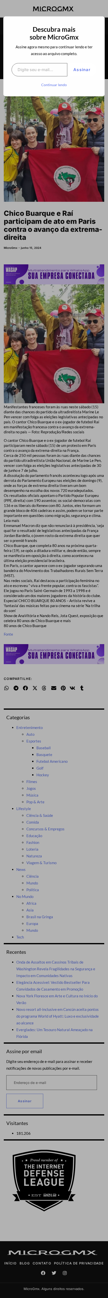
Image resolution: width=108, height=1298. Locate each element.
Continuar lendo (54, 85)
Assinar (81, 69)
